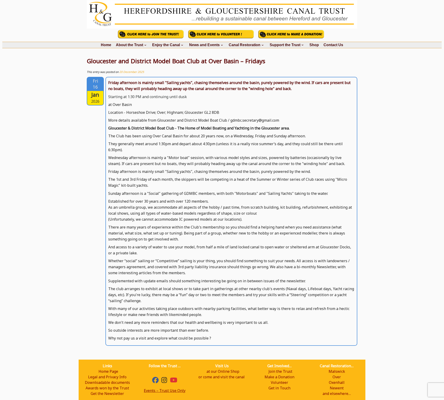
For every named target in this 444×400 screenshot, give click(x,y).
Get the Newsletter (107, 393)
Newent (337, 388)
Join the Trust (280, 371)
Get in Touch (279, 388)
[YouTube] (173, 381)
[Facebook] (155, 381)
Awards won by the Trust (107, 388)
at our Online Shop (223, 371)
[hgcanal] (164, 381)
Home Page (108, 371)
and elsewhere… (337, 393)
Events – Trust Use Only (164, 390)
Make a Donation (279, 376)
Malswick (337, 371)
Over (337, 376)
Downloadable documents (107, 382)
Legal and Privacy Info (107, 376)
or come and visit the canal (221, 376)
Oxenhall (337, 382)
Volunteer (279, 382)
